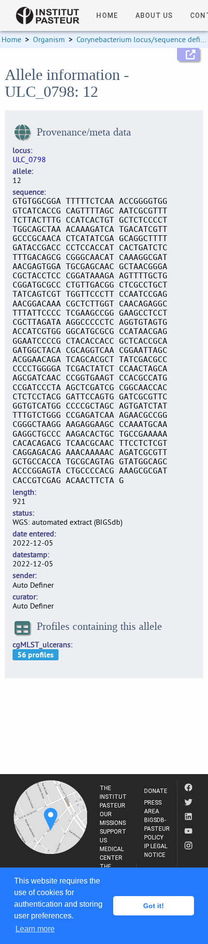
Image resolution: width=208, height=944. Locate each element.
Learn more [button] (35, 929)
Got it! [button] (153, 906)
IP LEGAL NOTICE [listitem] (155, 850)
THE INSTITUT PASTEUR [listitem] (113, 797)
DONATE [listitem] (155, 791)
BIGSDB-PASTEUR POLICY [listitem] (157, 829)
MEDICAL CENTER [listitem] (112, 853)
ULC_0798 (29, 159)
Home (11, 39)
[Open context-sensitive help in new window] (188, 54)
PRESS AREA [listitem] (153, 807)
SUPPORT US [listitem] (113, 836)
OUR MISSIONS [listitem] (113, 818)
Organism (49, 39)
